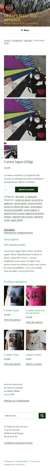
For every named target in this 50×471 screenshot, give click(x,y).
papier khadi (16, 220)
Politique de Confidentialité (16, 400)
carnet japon (36, 206)
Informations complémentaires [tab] (18, 232)
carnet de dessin (23, 200)
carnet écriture (35, 203)
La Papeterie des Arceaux (20, 18)
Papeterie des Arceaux (22, 216)
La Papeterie (17, 40)
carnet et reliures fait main (16, 206)
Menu (26, 30)
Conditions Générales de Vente (18, 443)
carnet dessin (20, 203)
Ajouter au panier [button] (34, 364)
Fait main (28, 40)
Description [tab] (9, 229)
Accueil (7, 40)
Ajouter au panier (26, 189)
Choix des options (12, 319)
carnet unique (30, 210)
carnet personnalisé (13, 210)
